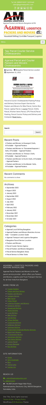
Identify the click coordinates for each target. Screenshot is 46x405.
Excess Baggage (13, 344)
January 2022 (11, 210)
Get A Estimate (13, 360)
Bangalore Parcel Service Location (28, 70)
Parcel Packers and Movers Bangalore (20, 249)
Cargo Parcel (12, 301)
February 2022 (12, 207)
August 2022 (11, 199)
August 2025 (11, 190)
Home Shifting (12, 311)
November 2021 (12, 216)
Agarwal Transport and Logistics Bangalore (22, 237)
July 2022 (10, 202)
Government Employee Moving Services (21, 330)
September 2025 (12, 188)
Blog (9, 362)
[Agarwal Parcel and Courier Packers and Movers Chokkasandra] (23, 87)
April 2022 (10, 205)
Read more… (17, 117)
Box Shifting (11, 347)
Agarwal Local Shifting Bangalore (18, 229)
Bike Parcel (11, 299)
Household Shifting (14, 308)
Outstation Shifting (14, 337)
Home (9, 358)
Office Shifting (12, 320)
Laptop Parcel (12, 342)
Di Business (18, 402)
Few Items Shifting (14, 339)
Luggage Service (13, 296)
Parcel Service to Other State (17, 254)
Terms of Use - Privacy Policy (14, 399)
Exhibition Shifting (13, 325)
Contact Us (11, 367)
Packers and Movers (14, 243)
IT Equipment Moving (15, 335)
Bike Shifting (11, 315)
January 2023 (11, 193)
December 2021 (12, 213)
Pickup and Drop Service (16, 291)
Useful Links (11, 365)
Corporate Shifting (14, 323)
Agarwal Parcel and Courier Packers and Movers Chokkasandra (20, 63)
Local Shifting (12, 313)
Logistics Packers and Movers (18, 303)
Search (7, 128)
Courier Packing (13, 289)
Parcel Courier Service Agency (17, 246)
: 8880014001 (9, 381)
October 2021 (11, 219)
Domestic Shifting (14, 306)
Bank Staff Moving (14, 332)
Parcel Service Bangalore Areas (18, 252)
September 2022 (12, 196)
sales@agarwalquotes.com (23, 5)
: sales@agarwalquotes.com (16, 378)
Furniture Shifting (13, 327)
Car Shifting (11, 318)
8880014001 (21, 2)
